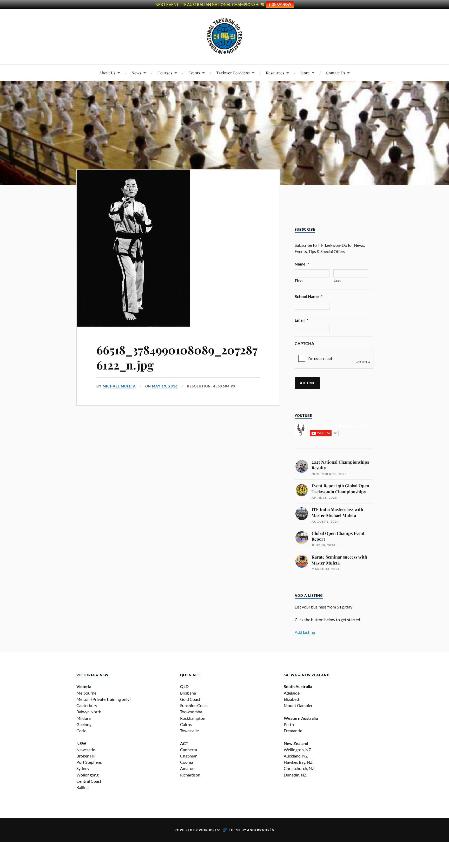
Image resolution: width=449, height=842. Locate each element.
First (299, 280)
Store (305, 72)
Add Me (307, 383)
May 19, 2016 (165, 386)
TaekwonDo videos (233, 72)
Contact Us (335, 72)
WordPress (210, 830)
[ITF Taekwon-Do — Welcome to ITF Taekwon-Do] (224, 36)
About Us (107, 72)
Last (337, 280)
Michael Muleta (119, 386)
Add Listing (305, 632)
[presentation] (334, 359)
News (136, 72)
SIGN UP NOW (280, 4)
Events (194, 72)
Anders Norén (260, 830)
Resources (275, 72)
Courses (164, 72)
